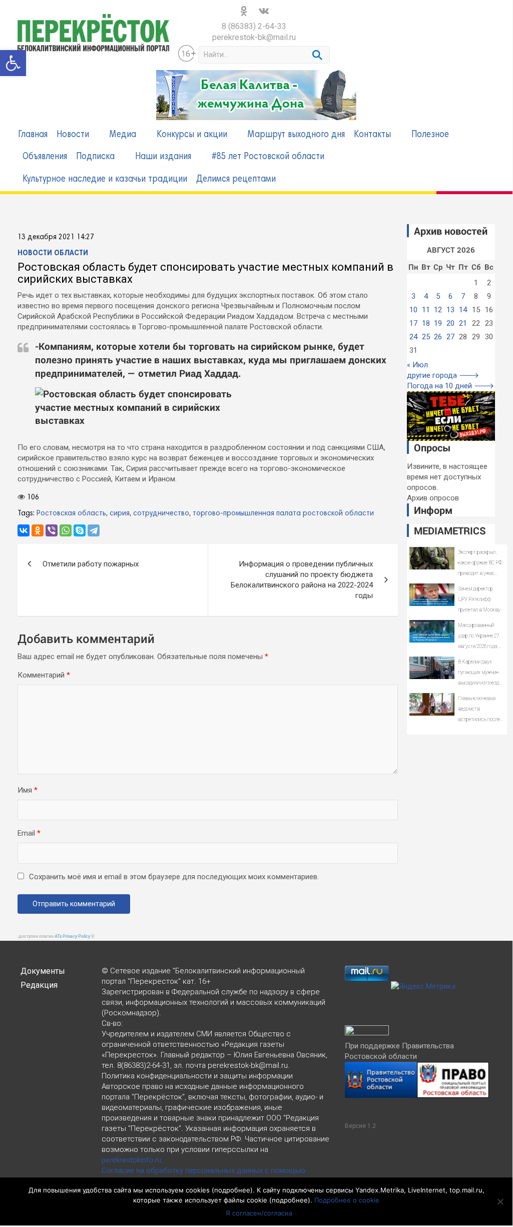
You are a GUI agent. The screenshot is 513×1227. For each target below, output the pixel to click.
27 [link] (450, 336)
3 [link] (413, 296)
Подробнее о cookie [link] (346, 1200)
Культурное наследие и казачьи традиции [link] (105, 179)
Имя (28, 790)
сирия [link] (120, 513)
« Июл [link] (417, 364)
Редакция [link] (39, 985)
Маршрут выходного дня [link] (296, 135)
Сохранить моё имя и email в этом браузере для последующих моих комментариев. (174, 876)
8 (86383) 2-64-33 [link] (254, 26)
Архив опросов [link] (433, 497)
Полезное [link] (430, 135)
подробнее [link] (232, 1190)
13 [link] (450, 309)
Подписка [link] (95, 157)
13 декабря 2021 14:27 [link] (56, 237)
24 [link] (413, 336)
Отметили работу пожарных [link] (91, 563)
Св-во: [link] (112, 1023)
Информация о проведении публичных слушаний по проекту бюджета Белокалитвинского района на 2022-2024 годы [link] (302, 579)
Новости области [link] (53, 253)
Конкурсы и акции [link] (192, 135)
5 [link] (438, 296)
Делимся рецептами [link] (236, 179)
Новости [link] (73, 135)
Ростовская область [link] (71, 513)
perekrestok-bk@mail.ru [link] (254, 37)
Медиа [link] (123, 135)
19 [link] (438, 323)
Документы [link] (43, 971)
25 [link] (426, 336)
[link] (13, 63)
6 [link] (450, 296)
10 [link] (413, 309)
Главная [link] (33, 135)
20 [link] (450, 323)
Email (29, 833)
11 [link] (426, 309)
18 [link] (426, 323)
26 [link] (438, 336)
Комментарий (44, 675)
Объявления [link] (45, 157)
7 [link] (463, 296)
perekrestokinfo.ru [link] (132, 1159)
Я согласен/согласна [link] (259, 1213)
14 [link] (463, 309)
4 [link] (426, 296)
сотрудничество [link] (161, 513)
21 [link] (463, 323)
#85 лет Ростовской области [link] (268, 157)
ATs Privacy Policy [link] (73, 936)
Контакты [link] (372, 135)
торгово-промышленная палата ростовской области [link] (283, 513)
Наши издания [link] (163, 157)
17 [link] (413, 323)
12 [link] (438, 309)
